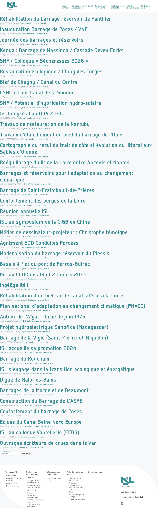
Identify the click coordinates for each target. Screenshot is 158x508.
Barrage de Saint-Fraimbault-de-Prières (47, 190)
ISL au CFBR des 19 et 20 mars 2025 (43, 274)
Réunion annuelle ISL (24, 211)
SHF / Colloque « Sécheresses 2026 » (44, 61)
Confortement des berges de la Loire (43, 200)
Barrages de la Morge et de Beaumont (44, 390)
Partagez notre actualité (117, 7)
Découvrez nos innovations (101, 7)
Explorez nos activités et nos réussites (82, 7)
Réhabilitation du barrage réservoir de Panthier (56, 19)
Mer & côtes (31, 490)
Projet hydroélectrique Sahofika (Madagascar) (54, 327)
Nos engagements (12, 486)
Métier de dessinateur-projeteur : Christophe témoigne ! (65, 232)
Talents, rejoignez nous (132, 7)
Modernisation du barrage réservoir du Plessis (54, 253)
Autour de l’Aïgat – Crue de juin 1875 (43, 316)
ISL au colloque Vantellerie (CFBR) (39, 432)
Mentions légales (128, 492)
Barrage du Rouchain (25, 358)
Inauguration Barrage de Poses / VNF (44, 29)
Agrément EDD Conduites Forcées (39, 243)
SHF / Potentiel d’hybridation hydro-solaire (50, 103)
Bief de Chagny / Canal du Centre (39, 82)
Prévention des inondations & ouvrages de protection (35, 500)
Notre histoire (11, 476)
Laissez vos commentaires (39, 23)
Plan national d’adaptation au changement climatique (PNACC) (72, 306)
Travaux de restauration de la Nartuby (45, 124)
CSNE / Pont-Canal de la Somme (37, 92)
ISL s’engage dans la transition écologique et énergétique (67, 369)
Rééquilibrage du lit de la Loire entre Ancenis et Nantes (65, 162)
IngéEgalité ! (14, 285)
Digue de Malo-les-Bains (28, 379)
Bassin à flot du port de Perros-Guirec (45, 264)
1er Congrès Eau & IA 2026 (31, 113)
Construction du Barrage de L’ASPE (41, 401)
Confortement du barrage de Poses (41, 411)
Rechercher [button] (25, 454)
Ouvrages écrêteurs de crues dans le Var (48, 443)
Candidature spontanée (77, 499)
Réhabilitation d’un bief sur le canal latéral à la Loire (61, 295)
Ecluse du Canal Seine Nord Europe (41, 422)
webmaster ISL (29, 426)
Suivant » (6, 451)
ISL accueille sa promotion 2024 (38, 348)
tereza (23, 437)
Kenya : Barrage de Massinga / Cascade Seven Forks (62, 50)
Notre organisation (12, 483)
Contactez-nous (145, 7)
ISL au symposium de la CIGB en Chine (45, 222)
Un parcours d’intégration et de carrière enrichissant (76, 485)
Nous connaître (66, 7)
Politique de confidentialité (133, 497)
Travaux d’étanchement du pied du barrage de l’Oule (61, 134)
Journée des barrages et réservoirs (42, 40)
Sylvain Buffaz (25, 23)
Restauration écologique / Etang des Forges (51, 71)
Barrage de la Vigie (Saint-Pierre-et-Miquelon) (54, 337)
